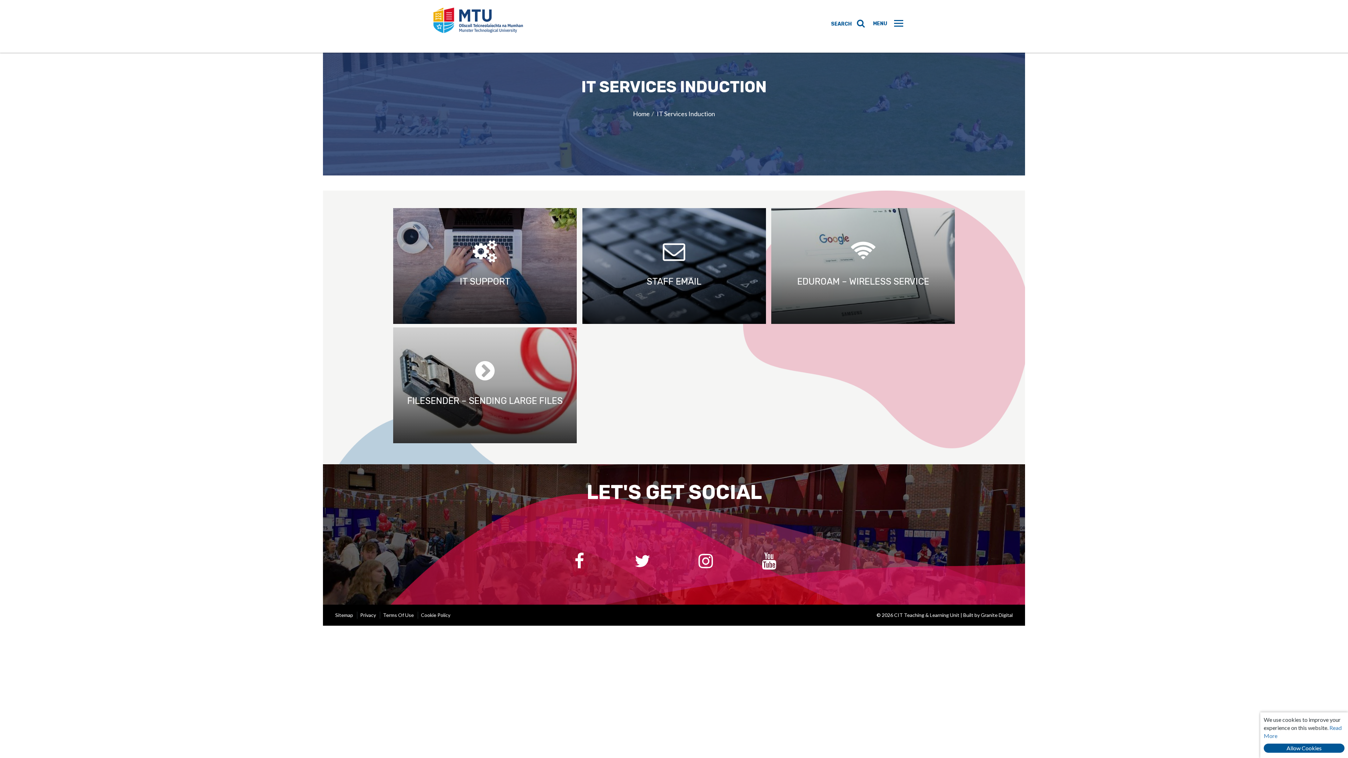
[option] (674, 114)
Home (641, 114)
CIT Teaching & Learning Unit (478, 26)
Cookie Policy (435, 615)
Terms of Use (398, 615)
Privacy (368, 615)
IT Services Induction (686, 114)
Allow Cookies (1304, 748)
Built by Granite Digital (988, 615)
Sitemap (344, 615)
